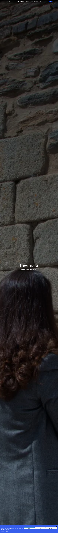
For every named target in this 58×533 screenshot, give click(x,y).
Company (31, 1)
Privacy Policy (6, 531)
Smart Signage (22, 1)
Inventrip (18, 1)
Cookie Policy (2, 531)
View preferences (51, 528)
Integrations (27, 1)
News (40, 1)
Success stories (36, 1)
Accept (29, 528)
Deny (40, 528)
